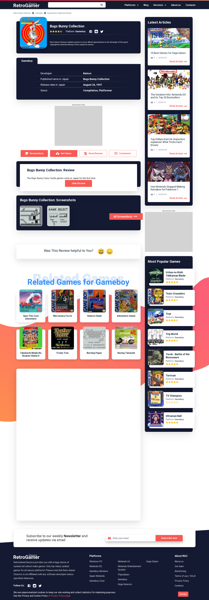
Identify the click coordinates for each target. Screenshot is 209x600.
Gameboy (39, 13)
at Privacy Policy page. (59, 595)
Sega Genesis (125, 584)
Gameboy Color (97, 580)
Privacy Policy (182, 580)
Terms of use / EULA (185, 576)
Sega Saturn (152, 561)
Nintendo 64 (124, 561)
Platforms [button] (130, 5)
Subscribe (169, 538)
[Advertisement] (78, 126)
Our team (179, 566)
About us (176, 5)
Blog (146, 5)
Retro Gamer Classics (22, 13)
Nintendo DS (95, 566)
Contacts (190, 5)
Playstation (123, 574)
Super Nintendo (97, 576)
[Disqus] (78, 407)
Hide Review (78, 183)
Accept (183, 594)
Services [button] (158, 5)
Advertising (180, 571)
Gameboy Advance (98, 571)
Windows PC (95, 561)
